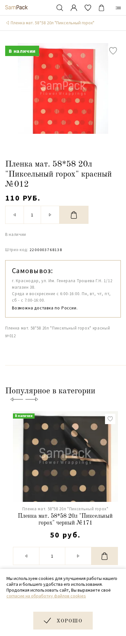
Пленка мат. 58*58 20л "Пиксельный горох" (52, 23)
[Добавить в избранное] (113, 51)
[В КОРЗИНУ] (74, 215)
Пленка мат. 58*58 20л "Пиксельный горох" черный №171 (65, 519)
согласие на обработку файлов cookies (46, 596)
